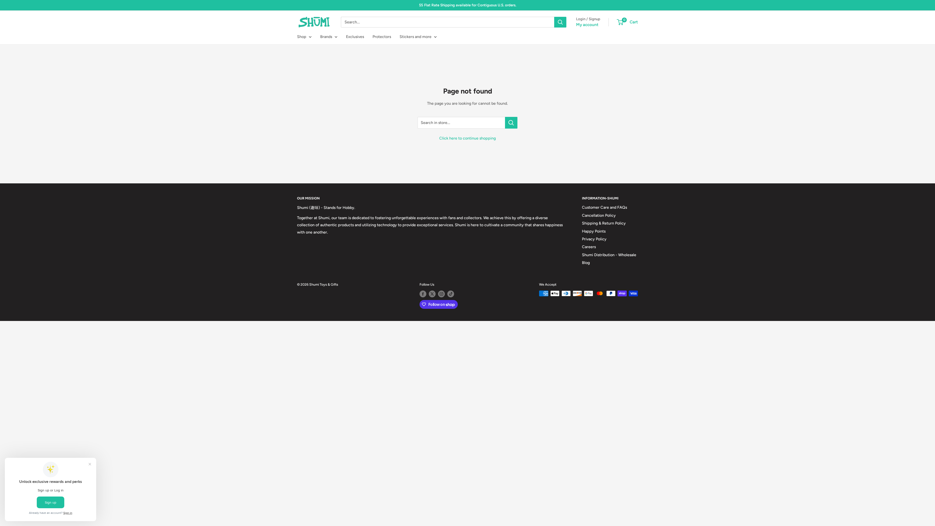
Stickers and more (415, 36)
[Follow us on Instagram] (441, 294)
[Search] (560, 22)
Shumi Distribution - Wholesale (609, 255)
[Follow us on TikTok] (450, 294)
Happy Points (594, 231)
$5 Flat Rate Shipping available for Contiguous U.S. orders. (467, 5)
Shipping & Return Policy (604, 223)
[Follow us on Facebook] (423, 294)
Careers (589, 246)
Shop (301, 36)
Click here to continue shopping (467, 138)
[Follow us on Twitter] (432, 294)
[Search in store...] (511, 123)
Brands (326, 36)
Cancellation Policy (599, 215)
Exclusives (355, 36)
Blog (586, 262)
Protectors (382, 36)
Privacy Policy (594, 239)
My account (587, 24)
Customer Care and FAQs (604, 207)
